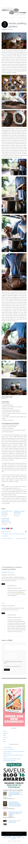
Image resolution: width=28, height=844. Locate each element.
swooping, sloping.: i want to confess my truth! (14, 821)
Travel (9, 837)
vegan (23, 533)
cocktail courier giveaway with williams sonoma (6, 520)
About (19, 837)
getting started (7, 54)
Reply (3, 584)
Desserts (10, 29)
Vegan (4, 741)
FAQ (23, 837)
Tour (4, 837)
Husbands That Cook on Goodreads (13, 790)
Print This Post (6, 531)
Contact (13, 838)
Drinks (4, 739)
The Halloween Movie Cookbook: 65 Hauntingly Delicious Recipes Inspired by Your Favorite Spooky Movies (15, 804)
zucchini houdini (7, 538)
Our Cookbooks (18, 836)
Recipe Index (8, 836)
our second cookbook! (8, 749)
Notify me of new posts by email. (13, 666)
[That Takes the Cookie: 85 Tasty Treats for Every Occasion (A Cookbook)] (6, 813)
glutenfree (17, 533)
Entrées (5, 731)
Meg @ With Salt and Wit (8, 572)
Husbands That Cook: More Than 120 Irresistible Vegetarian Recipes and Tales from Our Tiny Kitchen (16, 793)
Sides (4, 735)
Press (14, 837)
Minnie (3, 603)
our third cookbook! (7, 747)
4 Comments (5, 536)
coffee (11, 533)
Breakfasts (5, 733)
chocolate (5, 533)
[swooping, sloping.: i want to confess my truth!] (6, 822)
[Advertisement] (14, 552)
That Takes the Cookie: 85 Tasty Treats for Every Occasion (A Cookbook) (15, 813)
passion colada (21, 538)
